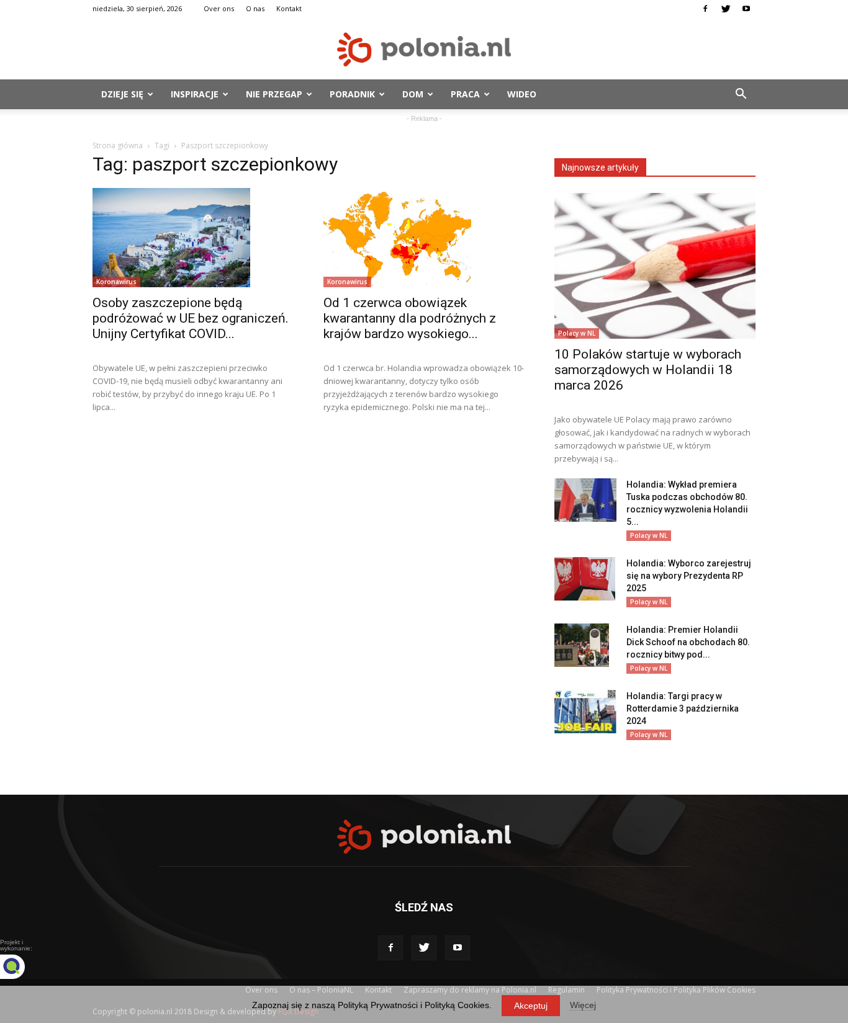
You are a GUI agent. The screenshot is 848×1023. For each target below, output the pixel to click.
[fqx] (21, 966)
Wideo (521, 94)
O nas (255, 8)
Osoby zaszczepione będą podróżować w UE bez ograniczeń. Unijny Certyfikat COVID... (190, 318)
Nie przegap (274, 94)
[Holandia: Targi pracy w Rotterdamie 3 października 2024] (585, 711)
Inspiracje (195, 94)
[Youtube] (746, 8)
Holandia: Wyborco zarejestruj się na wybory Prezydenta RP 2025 (688, 575)
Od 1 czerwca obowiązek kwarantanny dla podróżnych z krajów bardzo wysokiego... (409, 318)
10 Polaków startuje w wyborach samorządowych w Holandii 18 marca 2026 (647, 370)
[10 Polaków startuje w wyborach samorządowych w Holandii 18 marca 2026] (655, 266)
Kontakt (289, 8)
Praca (465, 94)
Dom (412, 94)
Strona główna (117, 145)
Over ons (219, 8)
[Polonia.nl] (424, 49)
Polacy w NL (576, 333)
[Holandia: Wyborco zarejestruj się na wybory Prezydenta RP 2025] (584, 579)
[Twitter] (725, 8)
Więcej (583, 1005)
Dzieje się (122, 94)
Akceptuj (531, 1006)
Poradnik (352, 94)
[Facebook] (705, 8)
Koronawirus (116, 281)
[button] (741, 94)
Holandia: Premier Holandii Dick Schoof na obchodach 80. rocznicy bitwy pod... (688, 642)
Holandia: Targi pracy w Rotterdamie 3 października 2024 (682, 708)
